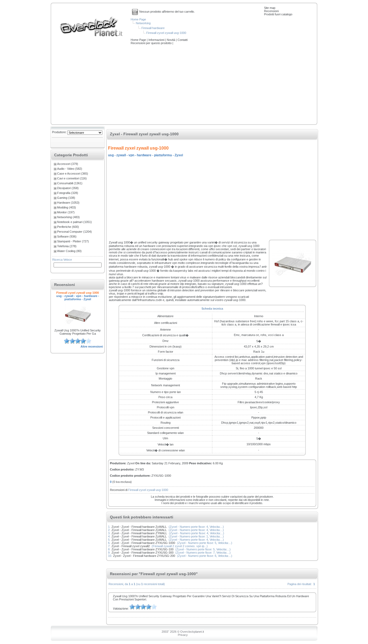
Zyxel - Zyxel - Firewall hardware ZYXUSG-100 (142, 549)
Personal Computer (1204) (74, 231)
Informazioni (156, 39)
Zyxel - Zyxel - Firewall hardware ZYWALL (139, 533)
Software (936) (67, 236)
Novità (171, 39)
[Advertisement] (184, 85)
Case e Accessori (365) (72, 173)
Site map (269, 7)
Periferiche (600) (68, 226)
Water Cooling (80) (69, 251)
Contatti (183, 39)
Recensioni (271, 11)
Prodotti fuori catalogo (278, 14)
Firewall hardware (153, 28)
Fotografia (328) (67, 192)
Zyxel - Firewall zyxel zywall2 (131, 546)
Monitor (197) (66, 212)
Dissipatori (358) (68, 188)
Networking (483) (68, 217)
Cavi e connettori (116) (72, 178)
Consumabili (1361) (69, 183)
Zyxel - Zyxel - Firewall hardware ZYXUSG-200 (144, 555)
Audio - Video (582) (69, 168)
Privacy (183, 634)
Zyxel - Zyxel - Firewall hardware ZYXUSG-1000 (143, 542)
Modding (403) (66, 207)
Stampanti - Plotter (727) (73, 241)
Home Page (138, 19)
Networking (143, 23)
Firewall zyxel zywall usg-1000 (166, 32)
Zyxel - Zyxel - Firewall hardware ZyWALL (139, 526)
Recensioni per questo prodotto (151, 43)
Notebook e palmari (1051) (74, 222)
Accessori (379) (67, 163)
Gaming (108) (66, 197)
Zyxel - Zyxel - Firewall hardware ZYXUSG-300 (142, 552)
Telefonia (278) (67, 246)
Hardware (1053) (68, 202)
